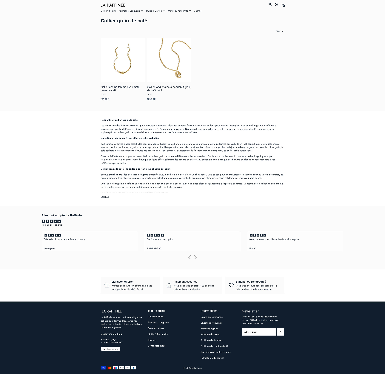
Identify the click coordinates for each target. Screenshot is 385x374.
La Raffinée (196, 367)
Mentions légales (209, 328)
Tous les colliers (156, 310)
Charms (151, 340)
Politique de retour (210, 334)
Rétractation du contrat (212, 358)
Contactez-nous (157, 345)
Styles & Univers (156, 328)
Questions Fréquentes (211, 322)
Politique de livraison (211, 340)
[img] (194, 221)
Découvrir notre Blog (111, 334)
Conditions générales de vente (216, 352)
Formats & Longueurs (158, 322)
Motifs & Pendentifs (158, 334)
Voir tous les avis (110, 348)
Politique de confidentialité (214, 346)
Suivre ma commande (212, 317)
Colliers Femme (155, 316)
